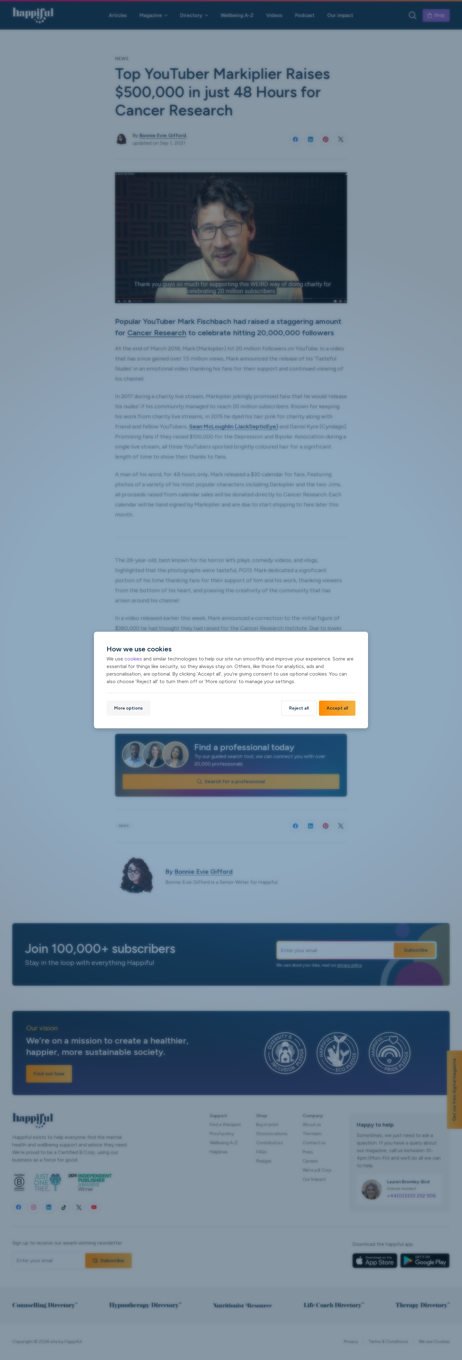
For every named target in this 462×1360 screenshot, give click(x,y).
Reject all (299, 708)
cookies (133, 658)
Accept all (337, 708)
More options (128, 708)
